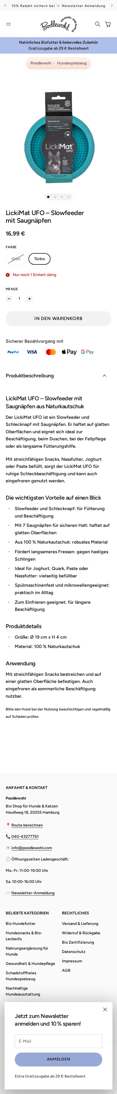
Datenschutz (73, 951)
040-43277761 (25, 836)
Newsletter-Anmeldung (33, 893)
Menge (12, 289)
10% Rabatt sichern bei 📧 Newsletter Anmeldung (59, 5)
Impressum (72, 961)
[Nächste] (112, 5)
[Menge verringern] (9, 298)
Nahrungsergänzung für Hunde (27, 951)
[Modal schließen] (105, 1009)
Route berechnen (27, 825)
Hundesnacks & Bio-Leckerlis (24, 936)
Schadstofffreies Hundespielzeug (21, 976)
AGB (66, 970)
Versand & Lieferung (80, 923)
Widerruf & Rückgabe (81, 933)
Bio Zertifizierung (78, 942)
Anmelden (58, 1059)
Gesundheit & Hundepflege (30, 963)
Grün (15, 258)
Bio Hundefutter (20, 923)
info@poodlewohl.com (31, 847)
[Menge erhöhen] (29, 298)
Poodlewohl (40, 63)
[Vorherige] (6, 5)
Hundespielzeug (72, 63)
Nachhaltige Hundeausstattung (23, 991)
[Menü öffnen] (8, 24)
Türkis (39, 258)
